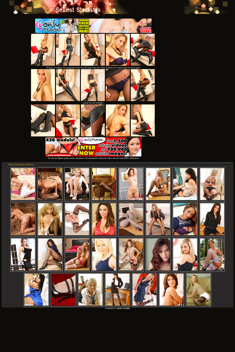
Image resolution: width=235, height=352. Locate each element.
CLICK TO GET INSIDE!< (93, 103)
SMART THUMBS (123, 308)
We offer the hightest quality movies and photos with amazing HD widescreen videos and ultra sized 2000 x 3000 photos (93, 158)
